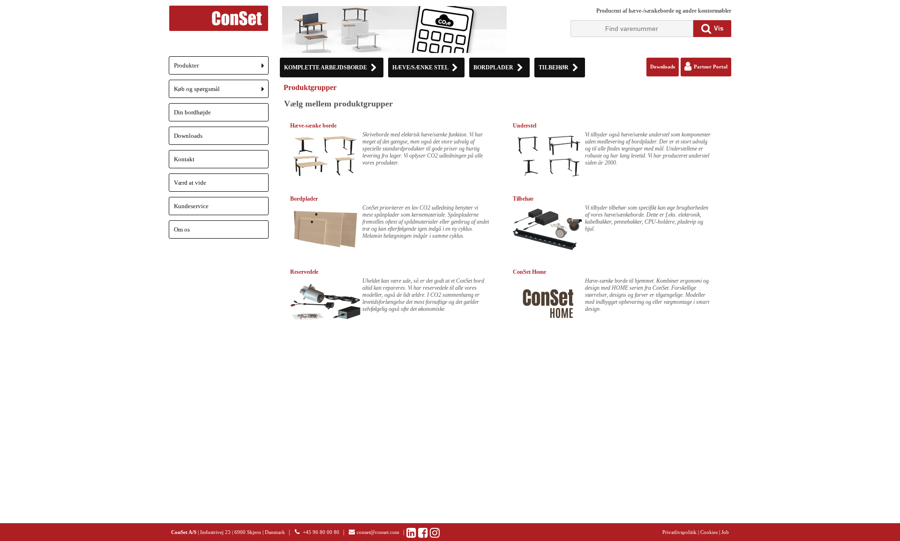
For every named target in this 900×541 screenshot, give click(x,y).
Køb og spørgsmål (221, 91)
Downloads (188, 135)
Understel (524, 125)
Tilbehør (523, 198)
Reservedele (304, 272)
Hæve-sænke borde (313, 125)
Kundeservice (191, 206)
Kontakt (184, 159)
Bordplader (304, 198)
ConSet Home (529, 272)
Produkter (221, 68)
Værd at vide (190, 182)
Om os (182, 229)
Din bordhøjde (192, 112)
